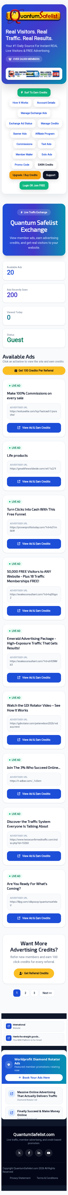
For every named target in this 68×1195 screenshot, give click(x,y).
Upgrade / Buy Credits (25, 175)
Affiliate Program (45, 133)
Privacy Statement (20, 1178)
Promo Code (22, 164)
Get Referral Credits (36, 973)
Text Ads (46, 144)
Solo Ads (47, 154)
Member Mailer (24, 154)
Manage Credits (50, 123)
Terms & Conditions (47, 1178)
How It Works (20, 102)
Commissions (24, 144)
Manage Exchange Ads (34, 113)
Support (50, 175)
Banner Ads (20, 133)
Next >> (47, 993)
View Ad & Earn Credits (36, 427)
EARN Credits (45, 164)
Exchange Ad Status (20, 123)
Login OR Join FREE (34, 185)
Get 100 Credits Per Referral (36, 370)
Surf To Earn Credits (35, 92)
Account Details (46, 102)
